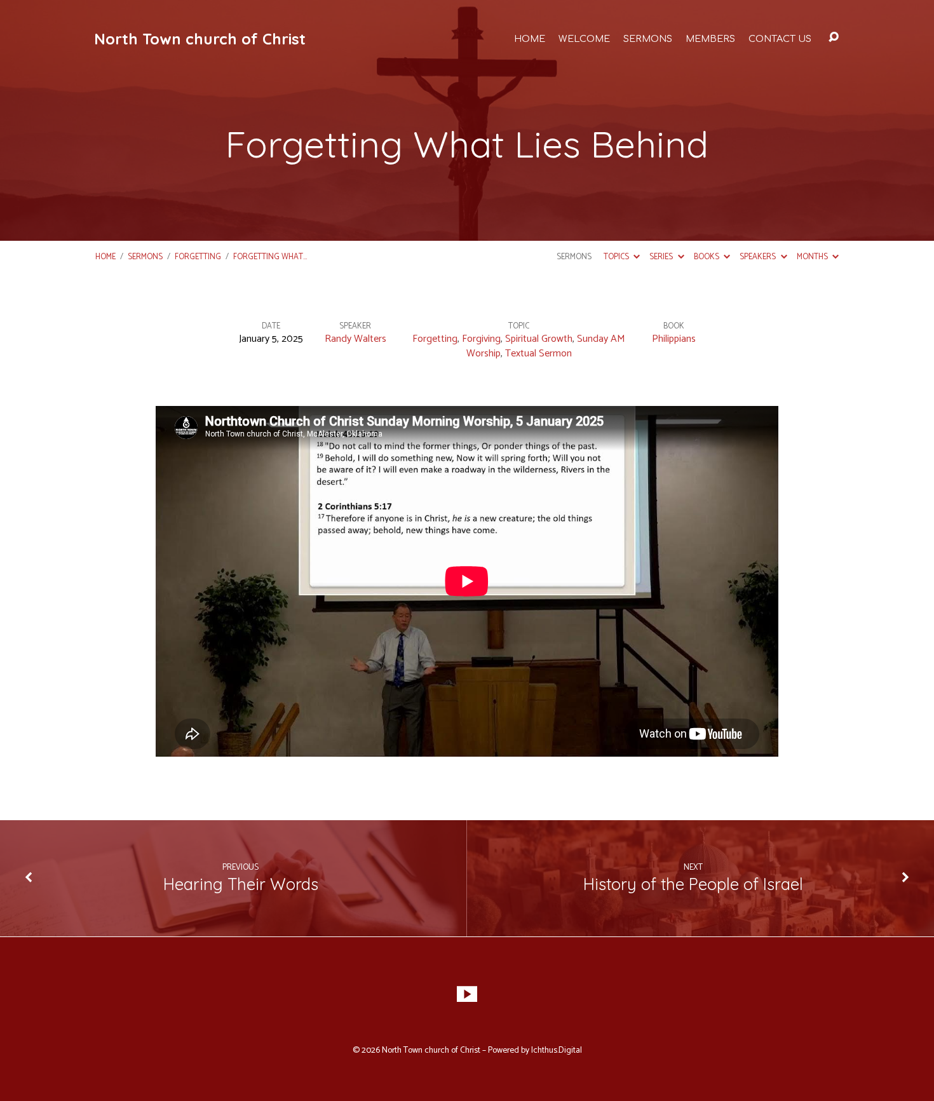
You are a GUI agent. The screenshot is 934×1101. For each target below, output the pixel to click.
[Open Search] (834, 37)
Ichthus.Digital (556, 1050)
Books (707, 257)
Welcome (584, 38)
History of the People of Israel (693, 884)
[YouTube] (467, 994)
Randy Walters (355, 339)
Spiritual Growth (538, 339)
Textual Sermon (538, 353)
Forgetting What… (270, 257)
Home (529, 38)
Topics (617, 257)
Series (662, 257)
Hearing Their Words (240, 884)
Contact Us (779, 38)
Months (813, 257)
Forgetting (198, 257)
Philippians (674, 339)
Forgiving (481, 339)
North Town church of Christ (200, 38)
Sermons (647, 38)
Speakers (759, 257)
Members (710, 38)
